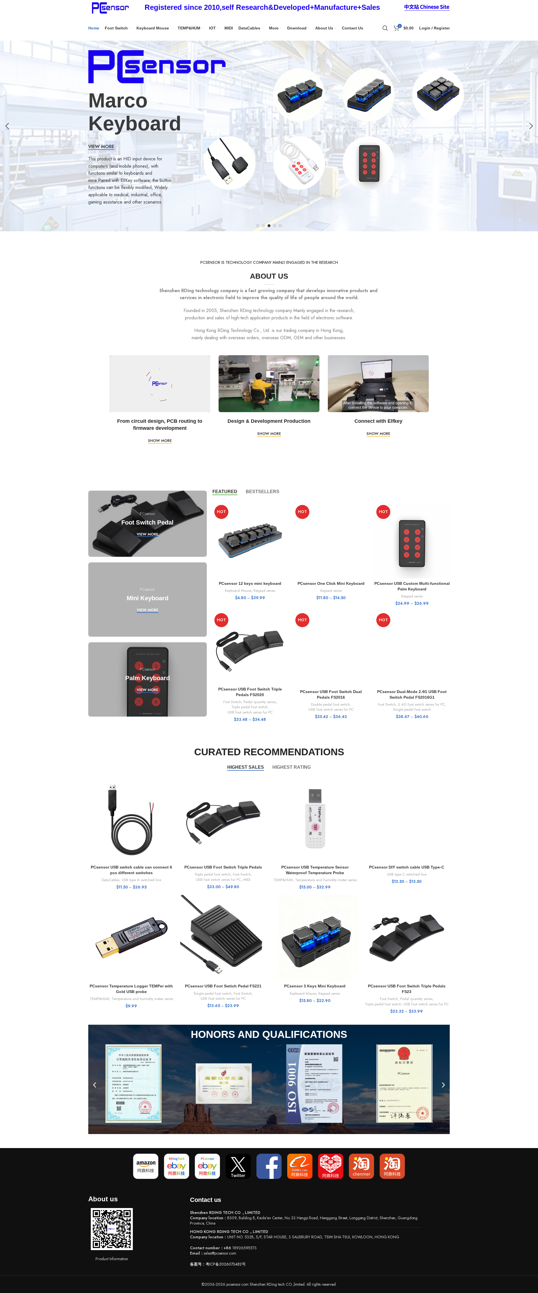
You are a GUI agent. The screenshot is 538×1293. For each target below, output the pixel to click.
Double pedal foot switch (330, 704)
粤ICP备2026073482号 (226, 1264)
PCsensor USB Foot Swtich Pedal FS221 (223, 986)
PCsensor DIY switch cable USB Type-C (406, 867)
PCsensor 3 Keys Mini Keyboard (314, 986)
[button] (94, 1085)
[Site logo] (109, 7)
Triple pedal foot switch (249, 707)
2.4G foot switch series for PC (421, 704)
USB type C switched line (406, 874)
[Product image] (250, 540)
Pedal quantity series (260, 702)
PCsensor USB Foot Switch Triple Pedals (223, 867)
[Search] (385, 28)
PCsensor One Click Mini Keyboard (331, 583)
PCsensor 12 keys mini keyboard (250, 583)
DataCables (110, 880)
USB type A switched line (141, 880)
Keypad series (264, 590)
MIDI (246, 879)
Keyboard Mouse (238, 590)
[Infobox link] (262, 7)
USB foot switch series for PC (250, 712)
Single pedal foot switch (412, 709)
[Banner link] (147, 524)
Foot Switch (232, 702)
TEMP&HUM (283, 880)
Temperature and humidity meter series (326, 880)
